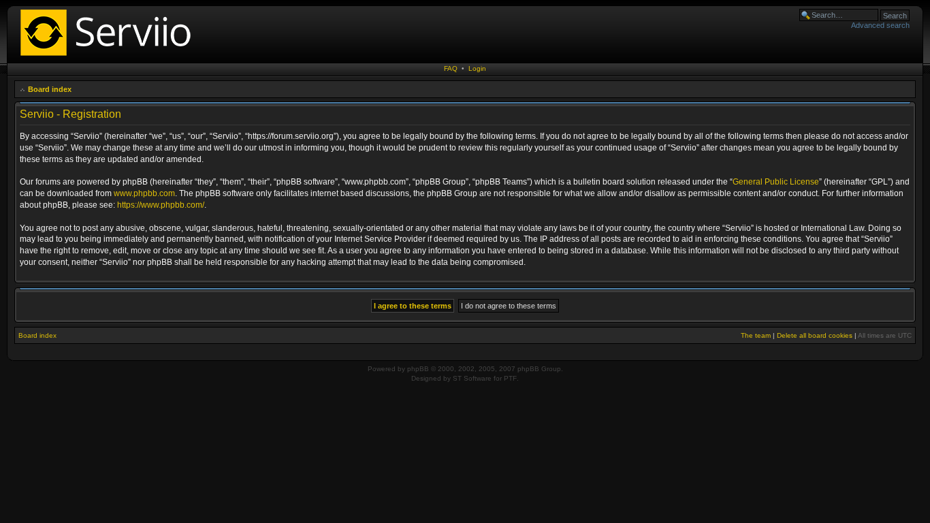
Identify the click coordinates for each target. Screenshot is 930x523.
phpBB (418, 369)
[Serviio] (109, 57)
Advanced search (880, 25)
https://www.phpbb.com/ (160, 205)
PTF (510, 378)
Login (477, 68)
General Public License (776, 182)
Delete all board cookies (814, 335)
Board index (49, 89)
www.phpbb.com (144, 193)
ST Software (472, 378)
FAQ (451, 68)
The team (756, 335)
